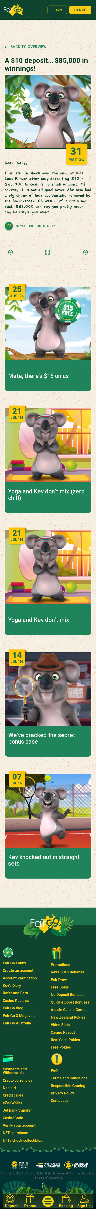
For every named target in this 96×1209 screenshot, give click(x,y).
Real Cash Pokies (65, 1040)
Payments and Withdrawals (15, 1071)
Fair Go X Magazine (19, 1016)
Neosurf (9, 1088)
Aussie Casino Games (69, 1010)
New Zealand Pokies (68, 1017)
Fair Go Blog (13, 1008)
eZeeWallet (12, 1103)
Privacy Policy (62, 1093)
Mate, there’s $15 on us (38, 376)
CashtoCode (13, 1118)
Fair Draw (59, 980)
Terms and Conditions (69, 1078)
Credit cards (13, 1095)
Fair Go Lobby (14, 963)
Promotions (60, 965)
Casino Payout (63, 1032)
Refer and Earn (15, 993)
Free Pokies (61, 1047)
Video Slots (60, 1025)
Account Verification (20, 978)
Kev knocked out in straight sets (43, 860)
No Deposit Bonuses (67, 994)
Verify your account (19, 1125)
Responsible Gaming (68, 1086)
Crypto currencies (17, 1080)
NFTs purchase (15, 1133)
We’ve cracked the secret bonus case (41, 738)
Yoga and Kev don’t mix (38, 620)
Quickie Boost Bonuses (70, 1002)
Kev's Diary (12, 985)
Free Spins (60, 987)
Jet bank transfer (17, 1110)
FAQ (54, 1070)
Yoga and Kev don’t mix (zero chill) (46, 494)
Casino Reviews (16, 1000)
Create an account (18, 970)
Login (57, 10)
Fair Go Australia (17, 1023)
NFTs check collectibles (22, 1140)
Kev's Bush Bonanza (67, 972)
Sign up (80, 10)
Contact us (60, 1100)
